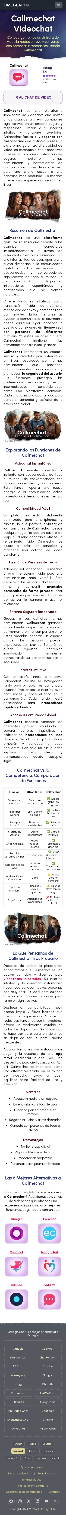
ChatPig (48, 1419)
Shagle (47, 1375)
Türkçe (32, 1443)
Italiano (33, 1451)
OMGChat (18, 1428)
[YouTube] (46, 1501)
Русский (41, 1458)
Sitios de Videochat (19, 1473)
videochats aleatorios (22, 979)
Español (18, 1451)
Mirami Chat (48, 1428)
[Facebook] (11, 1501)
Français (48, 1451)
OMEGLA (18, 4)
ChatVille (48, 1384)
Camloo (48, 1366)
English (18, 1443)
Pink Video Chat (18, 1410)
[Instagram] (19, 1501)
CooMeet (48, 1348)
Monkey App (18, 1375)
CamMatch (18, 1393)
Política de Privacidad (31, 1485)
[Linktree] (55, 1501)
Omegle (18, 1348)
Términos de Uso (31, 1479)
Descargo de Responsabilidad (24, 1491)
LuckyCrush (47, 1402)
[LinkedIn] (37, 1501)
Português (12, 1458)
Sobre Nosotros (46, 1473)
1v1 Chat (18, 1366)
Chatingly (48, 1410)
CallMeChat (47, 1393)
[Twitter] (28, 1501)
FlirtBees (18, 1402)
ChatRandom (47, 1357)
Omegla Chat (49, 1509)
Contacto (54, 1491)
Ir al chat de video (33, 97)
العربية (55, 1458)
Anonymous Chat (18, 1419)
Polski (27, 1458)
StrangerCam (18, 1357)
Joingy (18, 1384)
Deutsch (47, 1443)
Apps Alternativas (31, 1467)
